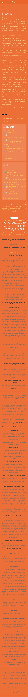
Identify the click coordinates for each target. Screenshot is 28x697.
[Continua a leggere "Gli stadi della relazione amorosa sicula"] (15, 152)
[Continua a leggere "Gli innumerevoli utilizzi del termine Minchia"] (15, 142)
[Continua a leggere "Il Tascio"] (8, 146)
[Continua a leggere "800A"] (7, 136)
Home (3, 6)
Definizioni (10, 6)
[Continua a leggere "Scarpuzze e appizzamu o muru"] (14, 193)
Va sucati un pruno (10, 130)
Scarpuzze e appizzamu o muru (13, 191)
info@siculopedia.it (14, 252)
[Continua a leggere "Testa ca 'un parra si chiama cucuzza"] (15, 188)
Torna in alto (5, 121)
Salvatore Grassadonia (20, 208)
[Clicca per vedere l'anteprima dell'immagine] (4, 18)
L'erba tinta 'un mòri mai (11, 182)
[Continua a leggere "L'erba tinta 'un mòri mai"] (12, 184)
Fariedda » (4, 120)
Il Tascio (7, 144)
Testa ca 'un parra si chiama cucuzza (15, 186)
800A (6, 134)
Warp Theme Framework (17, 220)
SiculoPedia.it (18, 206)
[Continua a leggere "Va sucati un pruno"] (11, 132)
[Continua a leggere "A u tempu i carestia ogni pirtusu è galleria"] (15, 180)
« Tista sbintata (19, 118)
